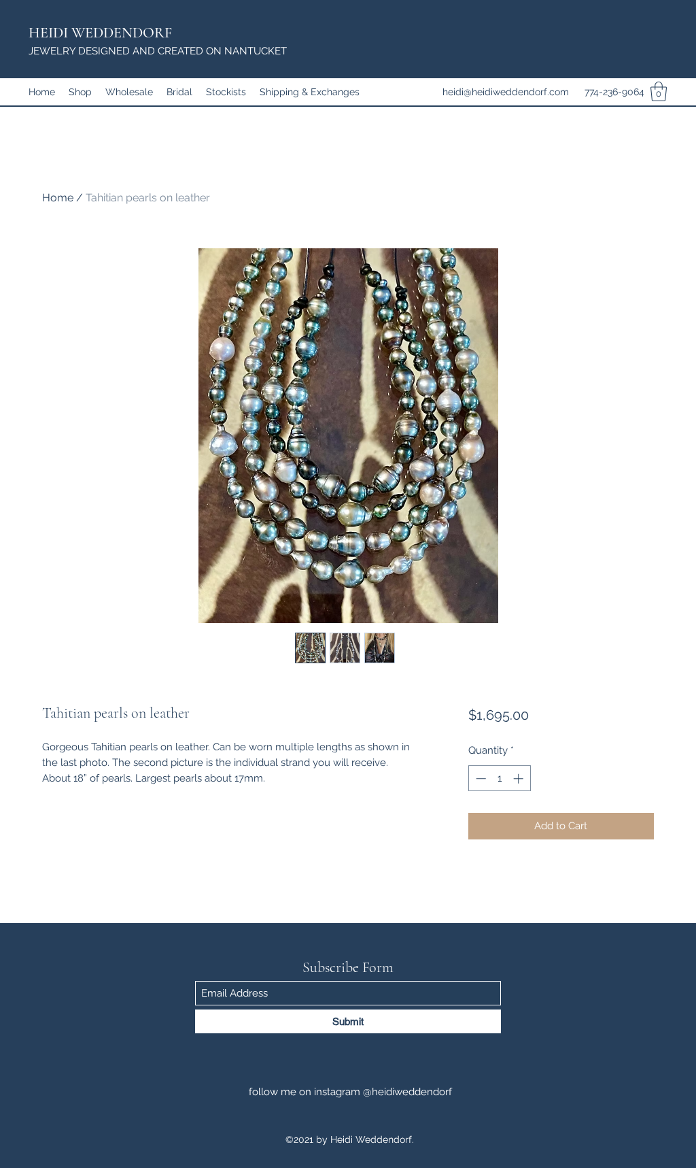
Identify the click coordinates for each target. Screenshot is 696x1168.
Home (57, 197)
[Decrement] (479, 778)
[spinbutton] (499, 778)
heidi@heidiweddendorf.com (505, 91)
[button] (658, 91)
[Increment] (519, 778)
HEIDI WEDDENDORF (100, 32)
